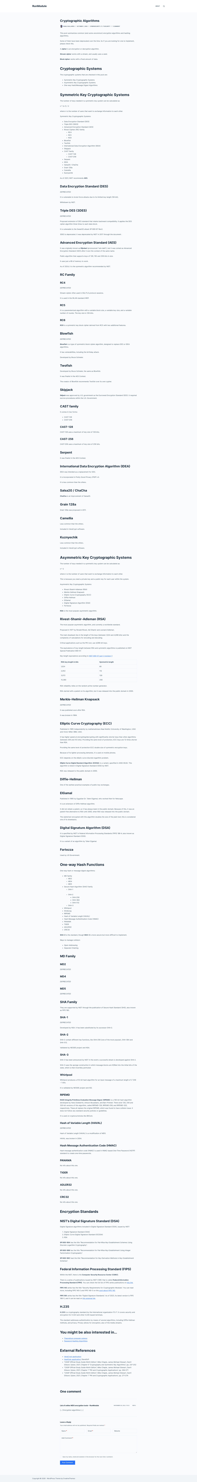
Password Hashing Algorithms (75, 1341)
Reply (134, 1405)
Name (64, 1431)
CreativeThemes (69, 1478)
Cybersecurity (95, 26)
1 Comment (116, 26)
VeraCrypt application (72, 1357)
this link (130, 1283)
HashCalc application (72, 1359)
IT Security (106, 26)
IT (101, 26)
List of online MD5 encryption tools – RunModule (79, 1405)
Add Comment (67, 1438)
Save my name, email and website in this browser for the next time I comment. (88, 1457)
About (157, 6)
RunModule (39, 6)
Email (90, 1431)
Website (117, 1431)
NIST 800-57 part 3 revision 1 (100, 656)
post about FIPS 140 (107, 1290)
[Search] (164, 6)
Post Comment (67, 1462)
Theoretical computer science (75, 1338)
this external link (89, 1298)
